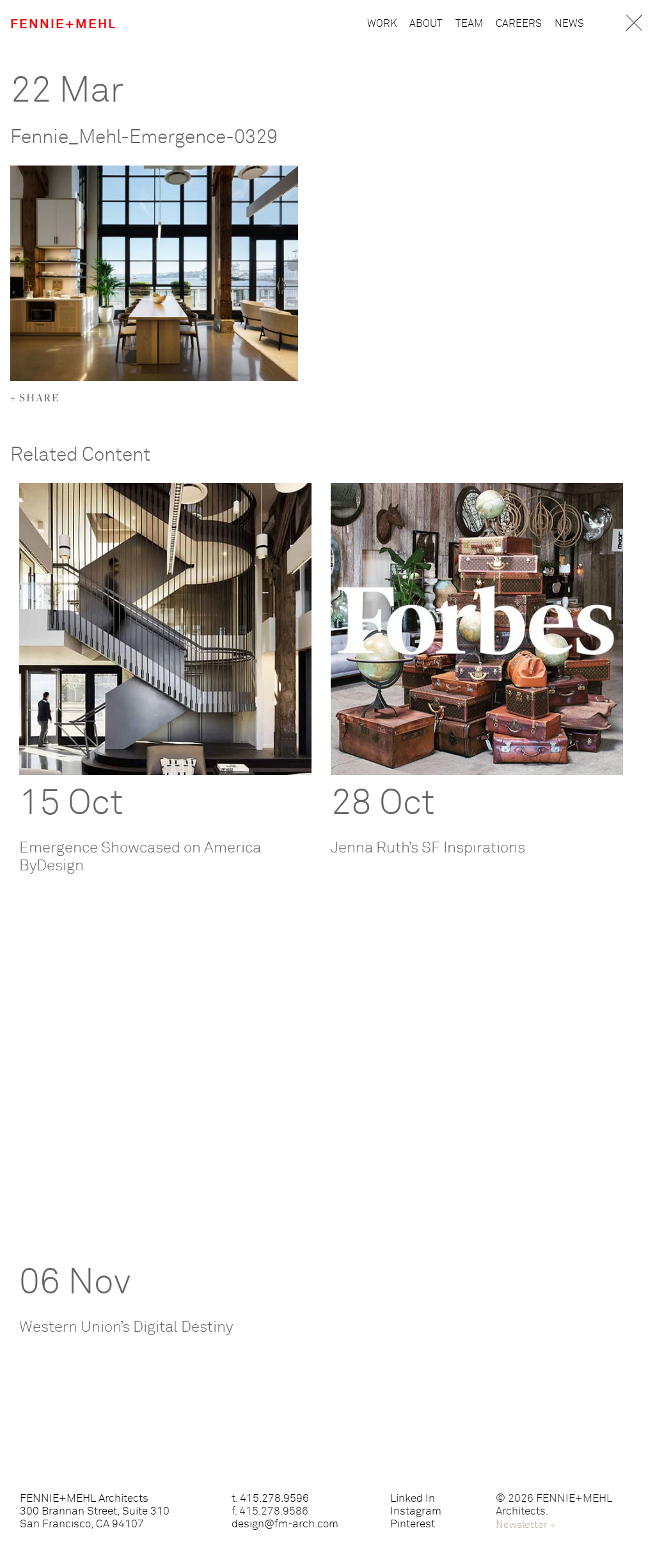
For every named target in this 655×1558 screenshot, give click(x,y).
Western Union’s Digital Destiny (126, 1327)
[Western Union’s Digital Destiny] (165, 1108)
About (426, 24)
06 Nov (74, 1283)
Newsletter (526, 1525)
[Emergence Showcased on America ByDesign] (165, 629)
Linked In (412, 1498)
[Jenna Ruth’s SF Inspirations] (477, 629)
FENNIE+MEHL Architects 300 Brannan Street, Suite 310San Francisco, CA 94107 (95, 1511)
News (569, 24)
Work (382, 24)
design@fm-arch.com (285, 1524)
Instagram (415, 1511)
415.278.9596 (274, 1498)
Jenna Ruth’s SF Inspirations (428, 848)
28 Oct (383, 804)
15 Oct (71, 804)
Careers (519, 24)
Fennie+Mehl (63, 24)
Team (469, 24)
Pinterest (412, 1524)
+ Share (35, 397)
